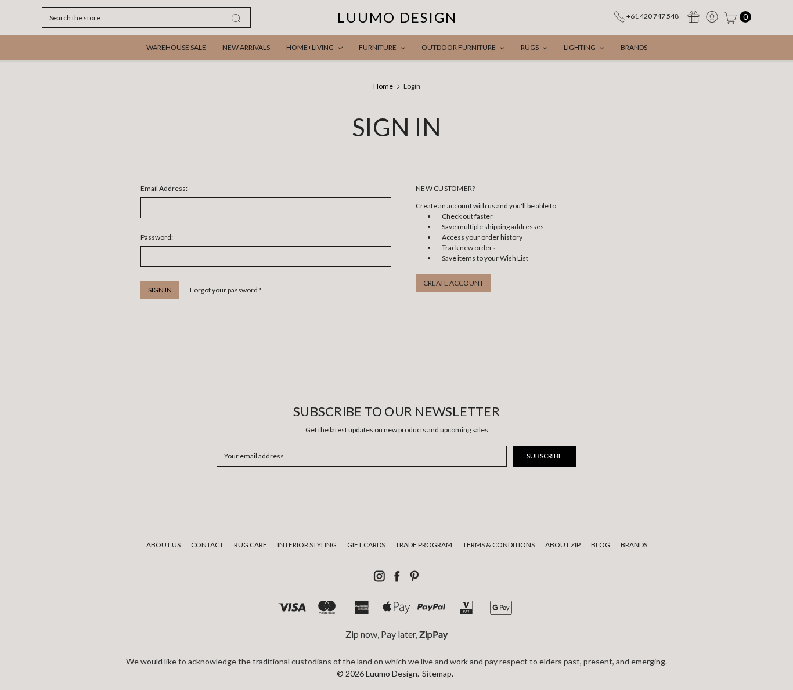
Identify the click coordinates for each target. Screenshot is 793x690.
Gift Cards (366, 544)
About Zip (563, 544)
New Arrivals (246, 47)
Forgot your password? (225, 290)
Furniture (378, 47)
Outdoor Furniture (459, 47)
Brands (634, 47)
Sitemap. (437, 673)
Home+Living (310, 47)
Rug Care (250, 544)
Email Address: (164, 188)
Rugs (530, 47)
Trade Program (423, 544)
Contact (207, 544)
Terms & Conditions (499, 544)
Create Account (453, 283)
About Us (163, 544)
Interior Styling (307, 544)
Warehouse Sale (176, 47)
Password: (156, 237)
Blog (600, 544)
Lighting (580, 47)
